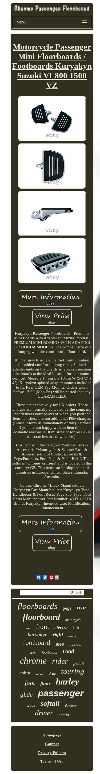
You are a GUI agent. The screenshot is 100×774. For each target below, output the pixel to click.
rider (60, 661)
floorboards (37, 606)
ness (28, 628)
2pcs (31, 705)
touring (72, 671)
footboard (36, 642)
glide (26, 694)
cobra (24, 672)
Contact (52, 744)
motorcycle (73, 620)
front (42, 626)
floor (45, 683)
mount (72, 636)
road (68, 651)
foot (30, 682)
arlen (33, 652)
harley (67, 681)
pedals (78, 663)
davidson (71, 705)
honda (63, 715)
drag (52, 673)
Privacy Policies (52, 753)
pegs (67, 608)
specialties (75, 645)
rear (81, 607)
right (58, 634)
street (59, 644)
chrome (33, 661)
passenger (61, 693)
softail (50, 703)
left (76, 627)
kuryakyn (37, 634)
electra (61, 627)
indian (39, 674)
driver (44, 713)
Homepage (51, 735)
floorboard (41, 617)
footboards (50, 652)
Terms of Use (51, 761)
